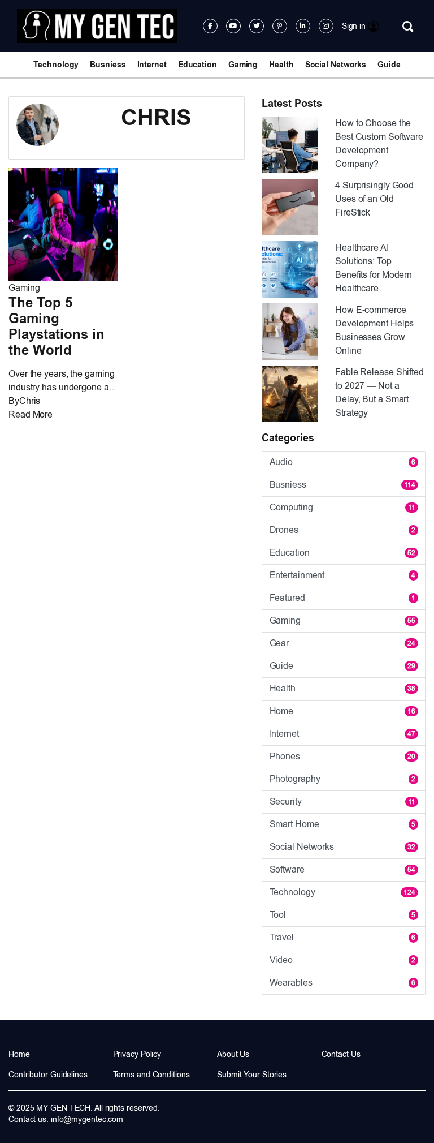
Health (281, 64)
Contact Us (341, 1054)
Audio (342, 462)
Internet (152, 64)
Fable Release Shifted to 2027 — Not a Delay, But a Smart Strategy (379, 392)
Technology (56, 64)
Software (342, 869)
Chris (30, 401)
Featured (342, 598)
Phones (342, 756)
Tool (342, 914)
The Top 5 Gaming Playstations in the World (56, 326)
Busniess (107, 64)
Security (342, 801)
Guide (389, 64)
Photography (342, 779)
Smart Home (342, 824)
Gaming (243, 64)
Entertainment (342, 575)
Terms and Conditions (151, 1074)
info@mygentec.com (87, 1119)
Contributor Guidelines (48, 1074)
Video (342, 960)
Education (197, 64)
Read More (30, 414)
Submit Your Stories (252, 1074)
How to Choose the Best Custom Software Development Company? (379, 143)
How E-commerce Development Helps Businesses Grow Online (374, 330)
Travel (342, 937)
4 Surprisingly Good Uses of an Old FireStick (374, 199)
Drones (342, 530)
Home (342, 711)
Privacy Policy (137, 1054)
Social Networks (336, 64)
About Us (233, 1054)
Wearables (342, 982)
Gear (342, 643)
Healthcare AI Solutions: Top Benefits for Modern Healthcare (373, 268)
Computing (342, 507)
